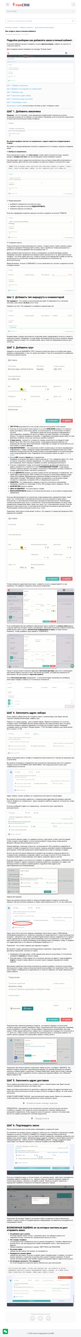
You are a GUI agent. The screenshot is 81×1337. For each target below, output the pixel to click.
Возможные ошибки (14, 106)
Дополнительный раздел (44, 27)
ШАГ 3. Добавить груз (15, 92)
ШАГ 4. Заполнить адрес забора (19, 96)
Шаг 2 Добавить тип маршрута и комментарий (24, 89)
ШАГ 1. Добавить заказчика (17, 85)
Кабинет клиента (26, 27)
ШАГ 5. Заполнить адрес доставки (20, 99)
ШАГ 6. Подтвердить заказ (17, 102)
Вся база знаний (11, 27)
